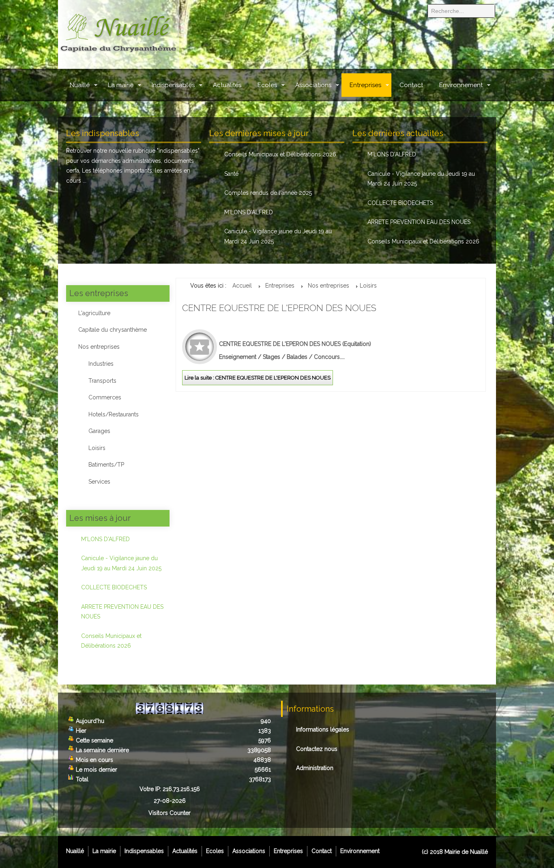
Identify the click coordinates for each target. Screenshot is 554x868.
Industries (101, 363)
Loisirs (96, 448)
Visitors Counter (169, 813)
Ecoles (267, 85)
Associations (313, 85)
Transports (102, 380)
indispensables (178, 150)
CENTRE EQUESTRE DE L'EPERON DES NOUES (279, 308)
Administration (314, 768)
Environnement (461, 85)
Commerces (104, 397)
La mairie (120, 85)
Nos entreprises (99, 346)
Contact (411, 85)
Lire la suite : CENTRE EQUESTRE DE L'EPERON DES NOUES (258, 378)
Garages (99, 431)
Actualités (227, 85)
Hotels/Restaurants (113, 414)
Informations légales (322, 729)
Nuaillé (80, 85)
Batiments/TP (106, 464)
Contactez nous (316, 749)
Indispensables (173, 85)
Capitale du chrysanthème (112, 329)
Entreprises (365, 85)
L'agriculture (94, 313)
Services (99, 481)
